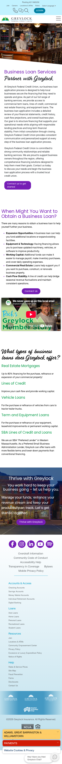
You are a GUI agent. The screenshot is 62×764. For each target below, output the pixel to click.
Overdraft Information (30, 553)
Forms (11, 678)
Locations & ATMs (26, 5)
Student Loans (15, 628)
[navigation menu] (58, 19)
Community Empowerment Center (23, 645)
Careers (15, 5)
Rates (37, 5)
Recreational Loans (17, 624)
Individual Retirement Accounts (22, 599)
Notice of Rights (15, 656)
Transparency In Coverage (24, 566)
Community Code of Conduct (31, 558)
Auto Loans (13, 613)
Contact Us (31, 291)
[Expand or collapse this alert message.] (58, 732)
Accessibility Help (30, 562)
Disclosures (13, 682)
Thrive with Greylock (31, 522)
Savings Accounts (16, 591)
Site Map (12, 670)
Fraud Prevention (16, 674)
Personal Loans (15, 620)
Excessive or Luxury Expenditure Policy (25, 653)
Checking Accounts (17, 588)
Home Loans (14, 616)
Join (7, 5)
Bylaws (48, 566)
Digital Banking (15, 602)
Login (39, 11)
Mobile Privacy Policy (31, 571)
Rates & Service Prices (18, 667)
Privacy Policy (14, 649)
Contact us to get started (16, 185)
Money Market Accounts (19, 595)
